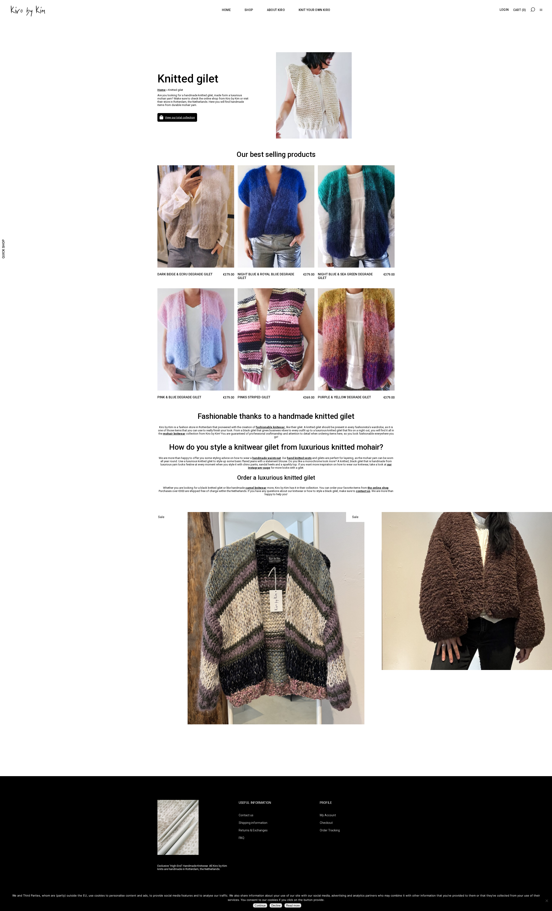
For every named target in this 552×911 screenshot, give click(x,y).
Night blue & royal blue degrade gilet (266, 276)
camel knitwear (256, 487)
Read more (293, 905)
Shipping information (253, 822)
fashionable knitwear (270, 427)
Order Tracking (330, 830)
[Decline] (546, 900)
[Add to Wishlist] (169, 172)
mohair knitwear (174, 433)
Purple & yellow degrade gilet (344, 397)
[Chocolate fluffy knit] (276, 591)
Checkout (326, 822)
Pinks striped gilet (254, 397)
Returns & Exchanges (253, 830)
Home (161, 89)
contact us (363, 491)
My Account (328, 815)
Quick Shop (3, 248)
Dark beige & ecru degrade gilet (184, 274)
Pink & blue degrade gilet (179, 397)
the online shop (378, 487)
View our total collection (180, 117)
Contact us (246, 815)
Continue (260, 905)
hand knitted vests (299, 458)
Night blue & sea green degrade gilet (345, 276)
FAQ (241, 838)
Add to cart (161, 169)
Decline (276, 905)
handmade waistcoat (266, 458)
